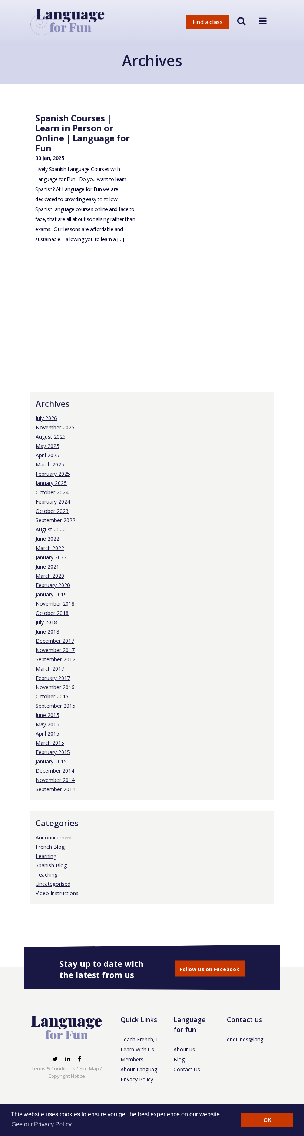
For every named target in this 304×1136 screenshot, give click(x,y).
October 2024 (52, 492)
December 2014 (55, 770)
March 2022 (50, 547)
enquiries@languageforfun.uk (262, 1039)
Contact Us (187, 1069)
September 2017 (55, 659)
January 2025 (51, 483)
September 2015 (55, 705)
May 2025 (47, 445)
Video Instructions (57, 893)
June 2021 (47, 566)
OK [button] (267, 1120)
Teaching (46, 874)
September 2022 (55, 520)
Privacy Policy (136, 1079)
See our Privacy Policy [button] (42, 1124)
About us (184, 1049)
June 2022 (47, 538)
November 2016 (55, 687)
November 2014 (55, 779)
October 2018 (52, 612)
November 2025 (55, 427)
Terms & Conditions (53, 1068)
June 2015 (47, 714)
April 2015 (47, 733)
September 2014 (55, 789)
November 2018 (55, 603)
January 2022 (51, 557)
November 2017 (55, 650)
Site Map (89, 1068)
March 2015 (50, 742)
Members (131, 1059)
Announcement (54, 837)
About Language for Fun (149, 1069)
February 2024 (53, 501)
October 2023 (52, 510)
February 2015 (53, 752)
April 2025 (47, 455)
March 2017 (50, 668)
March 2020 (50, 575)
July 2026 (46, 418)
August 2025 (51, 436)
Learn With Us (137, 1049)
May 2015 (47, 724)
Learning (46, 856)
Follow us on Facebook (209, 969)
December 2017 (55, 640)
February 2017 (53, 677)
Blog (179, 1059)
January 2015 (51, 761)
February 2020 (53, 585)
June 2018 (47, 631)
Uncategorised (53, 883)
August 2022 (51, 529)
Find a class (207, 22)
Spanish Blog (51, 865)
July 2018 (46, 622)
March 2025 (50, 464)
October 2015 (52, 696)
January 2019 (51, 594)
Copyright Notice (66, 1076)
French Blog (50, 846)
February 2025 (53, 473)
